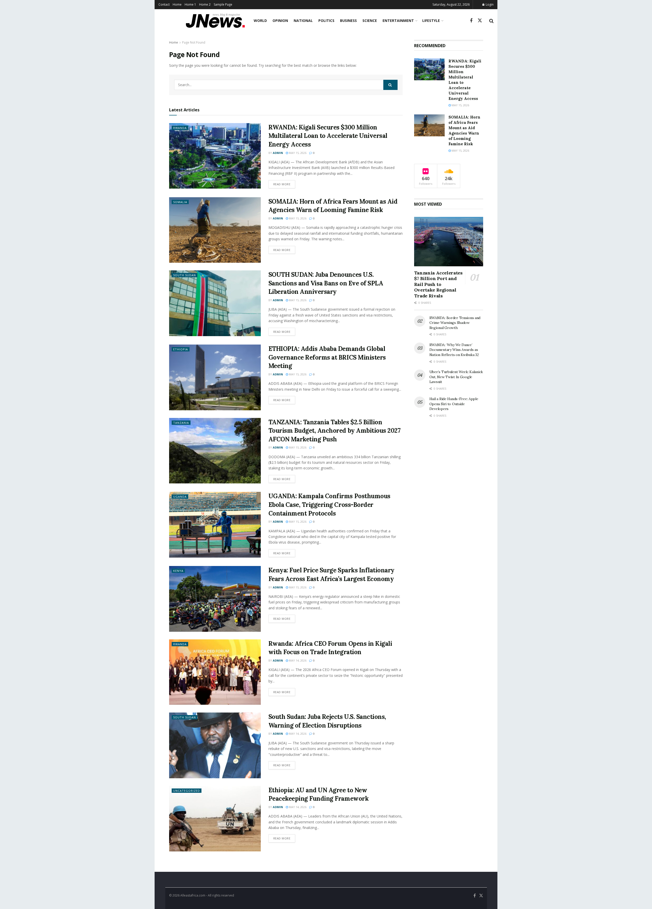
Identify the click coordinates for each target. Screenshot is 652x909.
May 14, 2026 (297, 660)
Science (369, 20)
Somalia (180, 202)
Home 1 (190, 4)
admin (278, 153)
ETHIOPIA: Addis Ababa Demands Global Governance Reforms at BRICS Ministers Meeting (327, 357)
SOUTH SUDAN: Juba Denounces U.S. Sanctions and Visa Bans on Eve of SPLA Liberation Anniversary (325, 283)
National (303, 20)
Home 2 (205, 4)
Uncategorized (186, 791)
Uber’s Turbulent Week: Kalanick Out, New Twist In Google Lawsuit (456, 377)
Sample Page (223, 4)
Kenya (178, 571)
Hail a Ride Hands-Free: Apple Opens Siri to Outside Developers (453, 404)
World (260, 20)
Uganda (180, 496)
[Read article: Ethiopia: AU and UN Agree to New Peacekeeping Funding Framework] (215, 818)
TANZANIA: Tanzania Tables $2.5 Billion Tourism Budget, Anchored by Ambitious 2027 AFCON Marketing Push (334, 430)
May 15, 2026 (297, 153)
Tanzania (181, 423)
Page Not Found (193, 42)
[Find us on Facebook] (471, 21)
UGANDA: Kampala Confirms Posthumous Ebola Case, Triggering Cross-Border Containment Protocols (329, 504)
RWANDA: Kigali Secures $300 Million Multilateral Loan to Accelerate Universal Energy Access (327, 135)
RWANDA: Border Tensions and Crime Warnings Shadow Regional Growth (454, 322)
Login (489, 4)
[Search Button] (491, 20)
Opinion (280, 20)
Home (177, 4)
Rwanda (180, 128)
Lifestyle (431, 20)
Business (348, 20)
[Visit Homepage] (215, 21)
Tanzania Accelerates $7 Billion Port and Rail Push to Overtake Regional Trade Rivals (438, 284)
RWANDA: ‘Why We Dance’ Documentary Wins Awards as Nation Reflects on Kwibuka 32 (454, 349)
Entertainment (398, 20)
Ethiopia (180, 349)
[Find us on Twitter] (480, 21)
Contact (164, 4)
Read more (284, 184)
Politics (326, 20)
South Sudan (184, 275)
